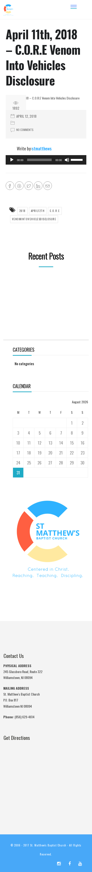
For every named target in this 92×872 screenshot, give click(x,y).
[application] (46, 160)
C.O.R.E (55, 211)
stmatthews (42, 148)
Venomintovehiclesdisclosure (34, 219)
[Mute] (67, 159)
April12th (38, 211)
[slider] (77, 159)
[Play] (11, 159)
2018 (22, 211)
